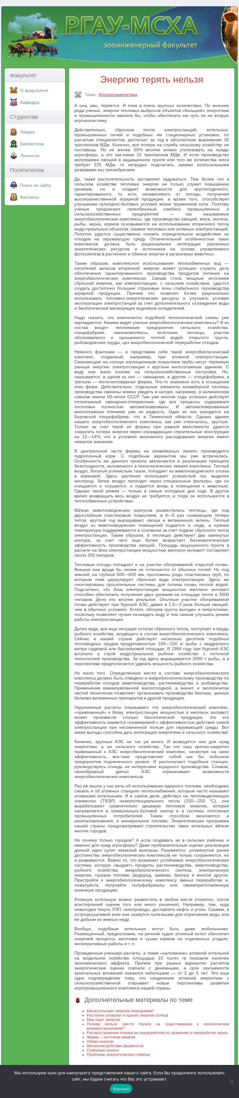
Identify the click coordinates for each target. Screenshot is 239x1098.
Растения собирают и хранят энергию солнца (127, 1015)
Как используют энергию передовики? (120, 1011)
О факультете (34, 90)
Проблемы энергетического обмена (118, 1054)
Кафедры (30, 102)
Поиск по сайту (35, 185)
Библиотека (32, 143)
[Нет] (231, 1081)
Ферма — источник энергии (111, 1037)
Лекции (27, 131)
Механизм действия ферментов (115, 1046)
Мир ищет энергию (103, 1020)
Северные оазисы (103, 1050)
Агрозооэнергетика (118, 94)
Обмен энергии (100, 1041)
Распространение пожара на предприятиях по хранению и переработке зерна (157, 1033)
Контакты (29, 197)
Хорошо (121, 1088)
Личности (29, 155)
